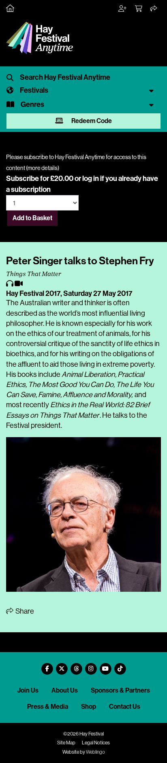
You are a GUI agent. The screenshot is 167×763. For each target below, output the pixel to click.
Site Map (66, 743)
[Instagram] (91, 666)
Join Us (28, 690)
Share (24, 611)
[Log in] (123, 9)
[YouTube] (105, 666)
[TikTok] (120, 666)
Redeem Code (91, 121)
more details (43, 168)
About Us (64, 690)
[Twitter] (61, 666)
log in (90, 178)
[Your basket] (139, 9)
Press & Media (47, 706)
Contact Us (124, 706)
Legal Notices (96, 743)
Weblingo (95, 752)
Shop (88, 706)
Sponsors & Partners (120, 690)
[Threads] (76, 666)
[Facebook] (47, 666)
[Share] (154, 9)
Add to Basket (32, 218)
